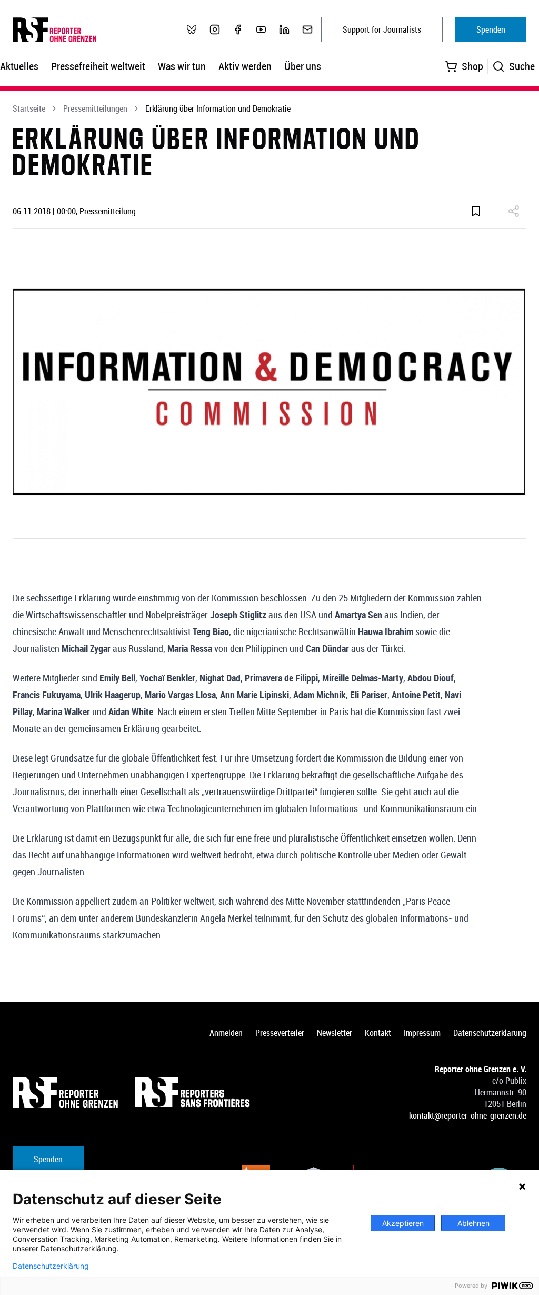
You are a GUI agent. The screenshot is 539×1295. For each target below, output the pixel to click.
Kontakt (378, 1032)
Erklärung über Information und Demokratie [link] (218, 108)
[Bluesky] (191, 29)
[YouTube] (261, 29)
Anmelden (226, 1032)
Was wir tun (182, 66)
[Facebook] (237, 29)
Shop (472, 66)
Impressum (422, 1032)
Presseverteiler (279, 1032)
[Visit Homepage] (65, 1092)
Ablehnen (473, 1223)
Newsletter (334, 1032)
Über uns (302, 66)
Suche (522, 66)
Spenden (490, 29)
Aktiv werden (245, 66)
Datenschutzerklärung (489, 1032)
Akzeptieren (403, 1223)
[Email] (307, 29)
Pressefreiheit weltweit (98, 66)
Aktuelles (19, 66)
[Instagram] (214, 29)
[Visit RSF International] (194, 1092)
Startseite (29, 108)
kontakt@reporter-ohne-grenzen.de (467, 1115)
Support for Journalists (382, 29)
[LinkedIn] (284, 29)
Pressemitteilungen (95, 108)
